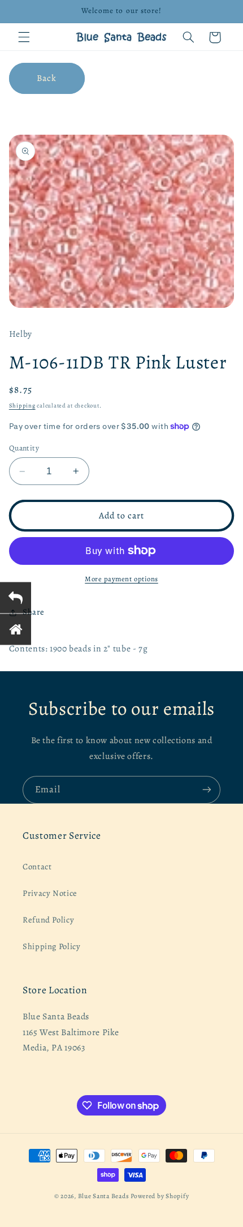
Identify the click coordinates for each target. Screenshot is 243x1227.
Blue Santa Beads (103, 1195)
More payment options (121, 579)
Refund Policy (48, 919)
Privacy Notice (50, 893)
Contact (37, 866)
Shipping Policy (51, 946)
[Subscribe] (207, 790)
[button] (24, 37)
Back (47, 78)
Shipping (22, 405)
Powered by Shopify (160, 1195)
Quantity (24, 448)
